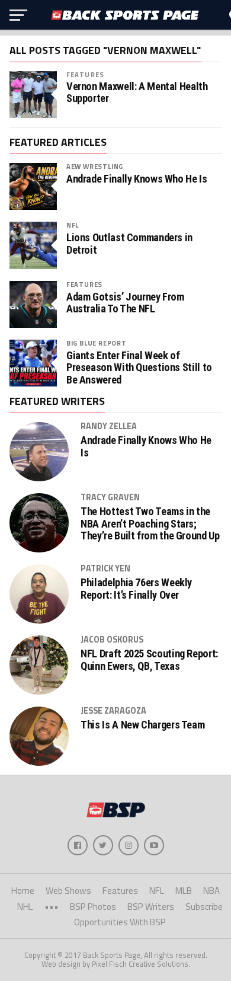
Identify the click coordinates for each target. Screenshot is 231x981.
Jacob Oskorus (112, 639)
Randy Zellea (109, 426)
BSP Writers (150, 906)
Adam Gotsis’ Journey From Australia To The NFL (125, 303)
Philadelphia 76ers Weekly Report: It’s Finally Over (136, 588)
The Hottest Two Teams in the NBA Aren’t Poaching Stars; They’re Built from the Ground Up (150, 523)
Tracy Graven (110, 497)
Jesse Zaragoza (113, 711)
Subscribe (204, 906)
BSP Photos (93, 906)
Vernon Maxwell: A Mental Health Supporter (137, 92)
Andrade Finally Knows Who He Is (136, 179)
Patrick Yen (105, 568)
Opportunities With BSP (120, 922)
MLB (183, 890)
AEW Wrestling (94, 166)
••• (51, 906)
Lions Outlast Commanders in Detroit (129, 243)
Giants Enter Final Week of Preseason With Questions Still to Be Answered (139, 367)
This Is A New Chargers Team (142, 725)
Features (85, 74)
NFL (72, 225)
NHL (25, 906)
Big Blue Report (96, 343)
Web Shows (68, 890)
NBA (211, 890)
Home (22, 890)
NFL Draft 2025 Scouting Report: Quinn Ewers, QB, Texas (149, 660)
